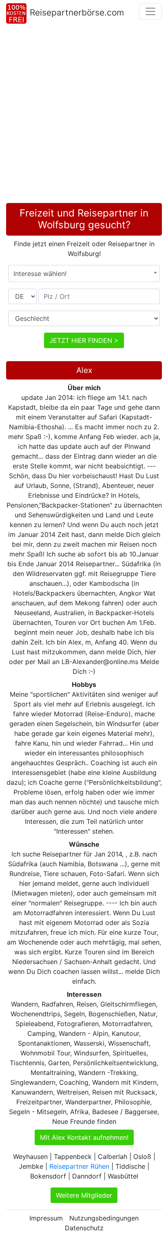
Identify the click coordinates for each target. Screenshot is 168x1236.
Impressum (46, 1218)
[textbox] (84, 273)
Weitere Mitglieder (84, 1195)
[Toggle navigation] (150, 11)
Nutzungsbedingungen (104, 1218)
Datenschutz (84, 1228)
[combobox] (84, 273)
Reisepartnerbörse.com (77, 12)
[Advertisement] (84, 115)
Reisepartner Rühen (79, 1166)
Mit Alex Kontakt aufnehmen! (84, 1137)
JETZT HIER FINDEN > (84, 340)
